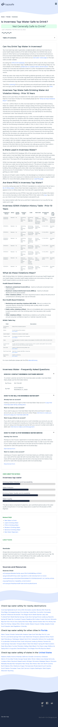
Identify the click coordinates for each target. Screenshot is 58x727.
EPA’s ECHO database (18, 63)
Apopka (47, 624)
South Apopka (5, 626)
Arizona (13, 656)
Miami (3, 634)
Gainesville (35, 639)
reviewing (12, 84)
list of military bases (8, 188)
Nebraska (4, 663)
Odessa (14, 624)
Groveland (17, 619)
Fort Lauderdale (49, 639)
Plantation (20, 646)
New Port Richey (6, 624)
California (25, 656)
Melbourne (51, 646)
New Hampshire (17, 663)
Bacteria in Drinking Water (12, 530)
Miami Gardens (49, 644)
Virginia (32, 668)
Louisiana (4, 661)
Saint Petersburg (6, 639)
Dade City (11, 619)
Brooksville (17, 614)
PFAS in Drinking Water (12, 525)
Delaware (45, 656)
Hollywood (28, 641)
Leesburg (45, 617)
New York (40, 663)
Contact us (5, 704)
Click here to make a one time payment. (23, 427)
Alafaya (26, 646)
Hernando (28, 610)
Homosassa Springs (14, 612)
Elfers (18, 624)
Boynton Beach (46, 648)
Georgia (20, 659)
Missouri (48, 661)
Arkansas (19, 656)
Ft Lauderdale (5, 641)
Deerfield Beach (22, 648)
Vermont (27, 668)
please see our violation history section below (34, 66)
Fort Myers (40, 646)
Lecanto (33, 610)
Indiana (38, 659)
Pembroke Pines (15, 641)
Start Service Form (9, 448)
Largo (46, 646)
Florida (44, 630)
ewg (45, 195)
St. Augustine (12, 648)
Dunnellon (40, 612)
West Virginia (47, 668)
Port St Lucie (5, 637)
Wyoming (10, 670)
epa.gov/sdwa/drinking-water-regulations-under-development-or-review (24, 576)
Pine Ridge (4, 612)
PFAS (51, 86)
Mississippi (42, 661)
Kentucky (52, 659)
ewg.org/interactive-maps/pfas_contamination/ (17, 581)
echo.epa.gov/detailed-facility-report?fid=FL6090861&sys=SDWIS (22, 573)
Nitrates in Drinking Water (12, 527)
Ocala (26, 617)
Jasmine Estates (37, 621)
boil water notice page (40, 57)
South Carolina (46, 666)
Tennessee (13, 668)
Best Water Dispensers (11, 532)
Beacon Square (34, 624)
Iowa (42, 659)
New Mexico (33, 663)
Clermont (47, 619)
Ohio (11, 666)
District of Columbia (7, 659)
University (24, 626)
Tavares (23, 619)
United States (45, 652)
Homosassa (47, 612)
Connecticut (37, 656)
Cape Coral (31, 634)
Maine (9, 661)
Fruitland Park (5, 617)
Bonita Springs (13, 637)
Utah (22, 668)
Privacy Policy (18, 704)
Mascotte (51, 617)
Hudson (37, 619)
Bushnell (4, 614)
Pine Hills (38, 648)
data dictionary (32, 360)
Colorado (30, 656)
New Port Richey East (49, 621)
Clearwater (13, 644)
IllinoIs (33, 659)
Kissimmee (29, 637)
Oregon (22, 666)
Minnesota (36, 661)
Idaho (29, 659)
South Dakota (5, 668)
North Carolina (48, 663)
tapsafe (9, 4)
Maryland (14, 661)
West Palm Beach (32, 644)
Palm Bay (38, 634)
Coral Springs (5, 644)
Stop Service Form (9, 464)
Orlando (12, 634)
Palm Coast (22, 637)
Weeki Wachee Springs (17, 617)
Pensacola (36, 637)
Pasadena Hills (30, 619)
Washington (38, 668)
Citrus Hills (21, 610)
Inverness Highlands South (9, 610)
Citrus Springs (24, 612)
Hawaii (25, 659)
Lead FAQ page (38, 179)
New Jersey (25, 663)
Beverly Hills (40, 610)
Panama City (47, 641)
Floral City (48, 610)
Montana (53, 661)
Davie (2, 646)
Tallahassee (15, 639)
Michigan (29, 661)
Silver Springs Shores (35, 617)
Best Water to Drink (11, 520)
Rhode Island (38, 666)
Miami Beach (33, 646)
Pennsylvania (29, 666)
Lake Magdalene (15, 626)
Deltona (40, 639)
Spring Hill (4, 619)
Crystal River (32, 612)
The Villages (24, 614)
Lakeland (42, 637)
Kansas (46, 659)
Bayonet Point (5, 621)
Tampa (7, 634)
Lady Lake (45, 614)
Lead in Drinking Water (11, 523)
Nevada (9, 663)
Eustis (42, 619)
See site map (5, 716)
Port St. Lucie (46, 634)
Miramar (40, 641)
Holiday (42, 624)
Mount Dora (14, 621)
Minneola (53, 619)
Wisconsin (4, 670)
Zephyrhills (21, 621)
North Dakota (5, 666)
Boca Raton (8, 646)
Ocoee (52, 624)
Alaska (9, 656)
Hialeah (21, 639)
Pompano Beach (22, 644)
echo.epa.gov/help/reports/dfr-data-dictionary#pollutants (20, 583)
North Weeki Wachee (35, 614)
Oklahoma (16, 666)
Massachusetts (21, 661)
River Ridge (28, 621)
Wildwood (10, 614)
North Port (27, 639)
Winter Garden (25, 624)
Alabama (3, 656)
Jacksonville (19, 634)
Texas (18, 668)
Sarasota (25, 634)
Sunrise (14, 646)
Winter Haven (49, 637)
